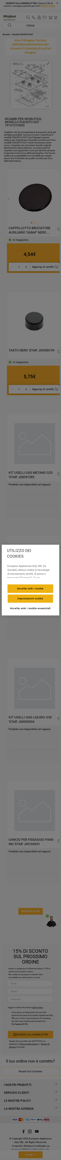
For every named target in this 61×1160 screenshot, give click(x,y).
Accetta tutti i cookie (30, 588)
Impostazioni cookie (30, 598)
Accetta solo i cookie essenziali (30, 608)
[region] (30, 580)
